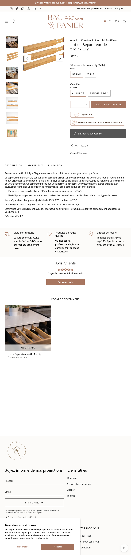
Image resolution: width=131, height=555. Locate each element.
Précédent (27, 58)
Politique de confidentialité (44, 510)
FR (105, 21)
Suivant (59, 58)
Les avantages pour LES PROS (83, 541)
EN (110, 21)
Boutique (72, 478)
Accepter (57, 546)
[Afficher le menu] (6, 21)
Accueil (73, 40)
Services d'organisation (89, 8)
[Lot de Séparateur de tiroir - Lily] (28, 328)
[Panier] (124, 21)
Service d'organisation (79, 483)
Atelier (108, 8)
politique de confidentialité (34, 538)
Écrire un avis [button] (65, 282)
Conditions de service (14, 512)
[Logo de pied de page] (17, 451)
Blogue (119, 8)
